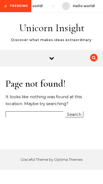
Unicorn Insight (52, 28)
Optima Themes (68, 159)
